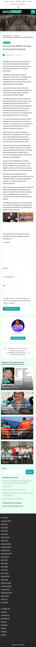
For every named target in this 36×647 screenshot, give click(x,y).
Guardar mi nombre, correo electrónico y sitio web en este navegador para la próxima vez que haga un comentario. (17, 301)
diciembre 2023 (6, 583)
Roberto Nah (9, 55)
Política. (6, 453)
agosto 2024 (5, 557)
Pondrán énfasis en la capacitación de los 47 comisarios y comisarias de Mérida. (16, 407)
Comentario (7, 242)
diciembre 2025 (6, 521)
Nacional (30, 1)
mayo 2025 (4, 527)
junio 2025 (4, 524)
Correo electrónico (9, 277)
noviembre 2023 (6, 586)
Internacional (14, 4)
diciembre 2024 (6, 544)
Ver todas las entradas (18, 338)
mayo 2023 (4, 602)
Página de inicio (7, 35)
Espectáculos (22, 4)
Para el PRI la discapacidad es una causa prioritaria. (14, 457)
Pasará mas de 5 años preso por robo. (14, 489)
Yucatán (6, 1)
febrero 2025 (5, 537)
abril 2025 (4, 531)
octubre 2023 (5, 589)
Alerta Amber (6, 486)
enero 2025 (4, 540)
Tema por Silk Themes (18, 644)
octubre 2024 (5, 550)
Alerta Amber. (7, 385)
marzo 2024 (5, 573)
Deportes (24, 1)
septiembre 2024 (6, 553)
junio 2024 (4, 563)
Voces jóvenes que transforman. (12, 498)
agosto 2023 (5, 596)
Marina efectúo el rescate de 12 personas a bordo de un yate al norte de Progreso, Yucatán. (16, 431)
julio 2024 (4, 560)
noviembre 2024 (6, 547)
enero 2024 (4, 579)
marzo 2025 (5, 534)
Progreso (11, 1)
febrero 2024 (5, 576)
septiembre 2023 (6, 592)
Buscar (4, 468)
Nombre (5, 268)
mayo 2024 (4, 566)
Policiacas (17, 1)
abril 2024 (4, 570)
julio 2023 (4, 599)
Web (4, 285)
